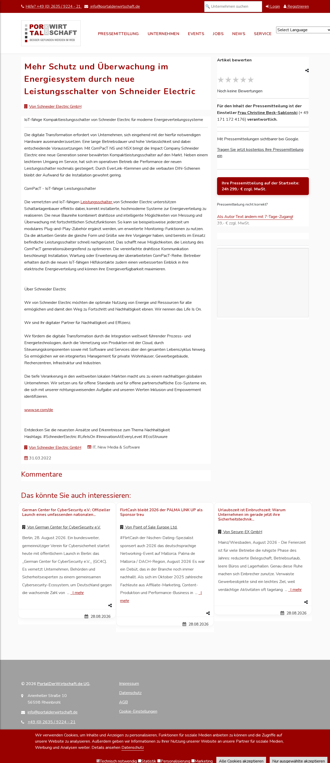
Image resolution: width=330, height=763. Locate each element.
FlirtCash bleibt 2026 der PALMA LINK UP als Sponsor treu (161, 512)
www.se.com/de (38, 410)
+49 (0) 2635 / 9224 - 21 (52, 722)
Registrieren (297, 6)
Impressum (129, 683)
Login (274, 6)
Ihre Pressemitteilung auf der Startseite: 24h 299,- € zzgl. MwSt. (260, 186)
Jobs (218, 34)
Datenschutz (130, 693)
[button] (67, 606)
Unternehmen (163, 34)
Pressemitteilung (118, 34)
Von (63, 527)
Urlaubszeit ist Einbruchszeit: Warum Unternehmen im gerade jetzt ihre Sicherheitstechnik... (252, 514)
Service (263, 34)
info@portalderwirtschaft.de (114, 6)
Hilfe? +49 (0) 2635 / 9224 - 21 (54, 6)
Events (196, 34)
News (238, 34)
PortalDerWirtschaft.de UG (63, 684)
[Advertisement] (262, 306)
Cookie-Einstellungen (138, 711)
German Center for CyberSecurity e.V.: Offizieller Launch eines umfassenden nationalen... (66, 512)
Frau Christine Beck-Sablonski (268, 113)
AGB (123, 702)
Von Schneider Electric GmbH (55, 106)
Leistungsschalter (96, 202)
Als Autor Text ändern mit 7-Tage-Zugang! (255, 217)
